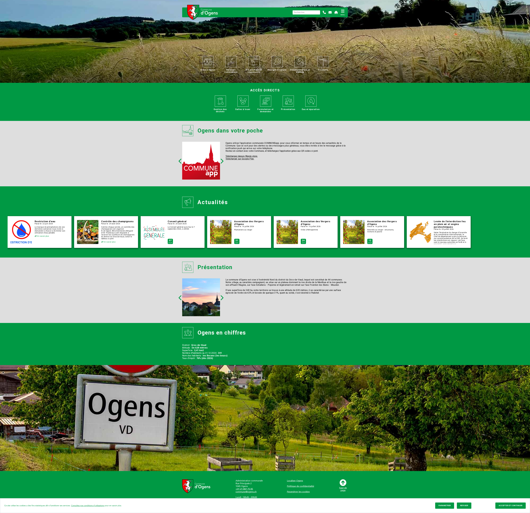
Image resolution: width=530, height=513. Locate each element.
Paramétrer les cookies (298, 491)
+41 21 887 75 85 (244, 489)
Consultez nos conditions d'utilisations (87, 505)
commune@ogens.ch (246, 491)
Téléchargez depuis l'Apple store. (242, 156)
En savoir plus (43, 236)
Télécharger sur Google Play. (240, 158)
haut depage (343, 489)
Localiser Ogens (295, 480)
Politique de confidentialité (300, 486)
